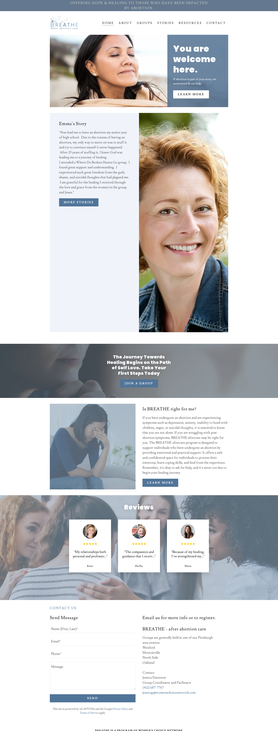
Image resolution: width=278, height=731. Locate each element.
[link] (64, 22)
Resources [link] (190, 23)
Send (92, 698)
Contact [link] (216, 23)
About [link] (125, 23)
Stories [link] (165, 23)
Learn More (191, 94)
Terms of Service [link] (89, 712)
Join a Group (139, 383)
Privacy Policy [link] (120, 709)
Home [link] (108, 23)
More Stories (79, 202)
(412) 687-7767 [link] (153, 687)
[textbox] (93, 628)
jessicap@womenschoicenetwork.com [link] (169, 692)
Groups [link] (145, 23)
